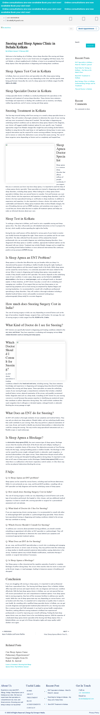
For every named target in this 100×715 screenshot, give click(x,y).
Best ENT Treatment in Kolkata (82, 77)
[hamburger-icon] (71, 28)
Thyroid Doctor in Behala (83, 89)
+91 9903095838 (84, 693)
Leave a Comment (12, 664)
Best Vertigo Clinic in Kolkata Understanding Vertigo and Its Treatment (85, 83)
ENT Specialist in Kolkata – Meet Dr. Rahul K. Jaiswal (84, 63)
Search (77, 42)
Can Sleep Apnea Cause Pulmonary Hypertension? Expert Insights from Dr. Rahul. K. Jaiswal (17, 656)
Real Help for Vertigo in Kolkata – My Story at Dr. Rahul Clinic (83, 70)
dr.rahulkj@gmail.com (86, 699)
